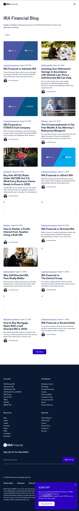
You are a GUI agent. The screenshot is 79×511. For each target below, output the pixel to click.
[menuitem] (20, 391)
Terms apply (51, 498)
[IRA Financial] (10, 4)
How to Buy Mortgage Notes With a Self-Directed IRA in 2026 (15, 325)
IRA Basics (44, 121)
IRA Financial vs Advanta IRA (19, 68)
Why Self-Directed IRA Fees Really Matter (15, 277)
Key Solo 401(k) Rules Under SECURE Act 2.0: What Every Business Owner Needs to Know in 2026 (19, 180)
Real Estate (7, 319)
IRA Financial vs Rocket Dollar (58, 322)
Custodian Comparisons (11, 65)
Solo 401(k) (7, 172)
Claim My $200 (46, 504)
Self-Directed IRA (46, 65)
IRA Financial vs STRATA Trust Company (16, 126)
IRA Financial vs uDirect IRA (57, 175)
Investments (15, 319)
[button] (74, 4)
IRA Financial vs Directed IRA (57, 228)
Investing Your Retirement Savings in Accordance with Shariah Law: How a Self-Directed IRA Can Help (56, 73)
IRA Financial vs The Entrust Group (51, 277)
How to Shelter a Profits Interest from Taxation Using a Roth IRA (16, 232)
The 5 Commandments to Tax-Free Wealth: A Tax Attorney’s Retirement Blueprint (58, 127)
